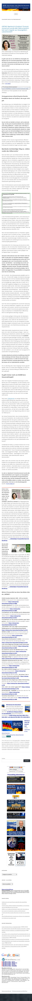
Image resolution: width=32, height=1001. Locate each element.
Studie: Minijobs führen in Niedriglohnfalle (11, 927)
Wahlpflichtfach (16, 749)
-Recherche (11, 398)
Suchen (3, 758)
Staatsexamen (10, 747)
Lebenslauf (11, 745)
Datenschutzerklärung (6, 991)
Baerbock (4, 744)
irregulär (6, 745)
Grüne (22, 744)
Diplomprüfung (9, 744)
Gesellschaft (6, 742)
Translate (20, 771)
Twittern (4, 737)
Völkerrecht (9, 749)
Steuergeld (16, 747)
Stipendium (21, 747)
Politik (11, 742)
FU (20, 744)
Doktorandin (16, 744)
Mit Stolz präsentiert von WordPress (19, 991)
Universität (4, 749)
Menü (16, 13)
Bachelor (27, 742)
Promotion (4, 747)
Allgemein (23, 740)
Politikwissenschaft (24, 745)
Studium (26, 747)
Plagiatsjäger (17, 745)
